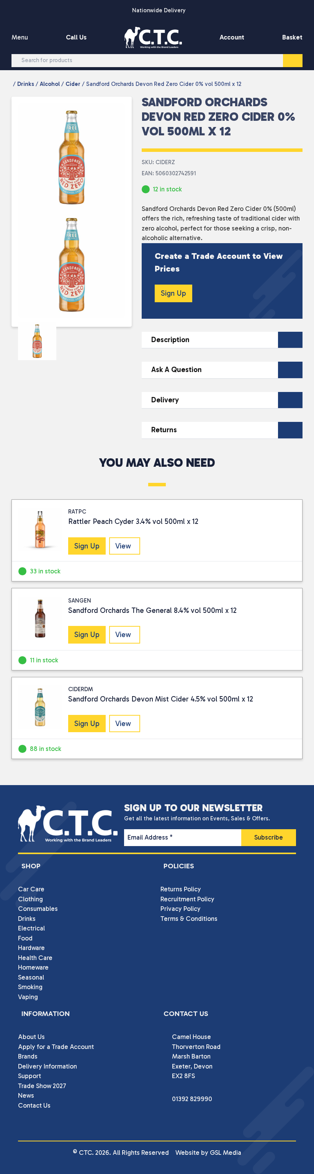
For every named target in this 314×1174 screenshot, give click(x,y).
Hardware (31, 948)
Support (29, 1076)
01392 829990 (192, 1099)
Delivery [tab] (165, 399)
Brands (28, 1056)
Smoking (30, 987)
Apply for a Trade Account (56, 1047)
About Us (31, 1037)
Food (25, 938)
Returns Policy (180, 889)
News (26, 1095)
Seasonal (31, 977)
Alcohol (50, 84)
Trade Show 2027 (42, 1086)
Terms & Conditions (189, 918)
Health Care (35, 958)
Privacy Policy (180, 908)
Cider (72, 84)
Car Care (31, 889)
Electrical (31, 928)
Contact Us (34, 1105)
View (123, 546)
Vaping (28, 997)
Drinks (25, 84)
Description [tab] (170, 339)
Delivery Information (47, 1066)
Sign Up (173, 293)
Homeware (33, 967)
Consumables (38, 908)
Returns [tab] (164, 429)
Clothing (30, 899)
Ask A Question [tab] (176, 369)
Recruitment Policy (187, 899)
